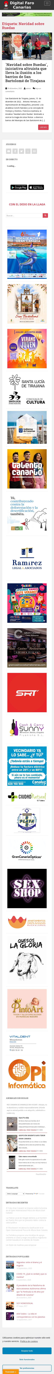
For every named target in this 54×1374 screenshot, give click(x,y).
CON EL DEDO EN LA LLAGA (27, 204)
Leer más (43, 127)
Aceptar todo (27, 1351)
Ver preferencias (27, 1368)
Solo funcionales (27, 1359)
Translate (41, 1193)
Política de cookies (29, 1341)
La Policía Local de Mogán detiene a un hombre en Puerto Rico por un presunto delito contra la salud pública (26, 1220)
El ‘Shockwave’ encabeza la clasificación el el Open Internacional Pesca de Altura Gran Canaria (26, 1228)
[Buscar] (45, 215)
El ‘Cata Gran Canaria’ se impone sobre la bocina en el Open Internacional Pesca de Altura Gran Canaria (26, 1210)
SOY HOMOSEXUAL (25, 1303)
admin (28, 88)
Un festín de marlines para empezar (21, 1245)
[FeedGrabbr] (27, 1174)
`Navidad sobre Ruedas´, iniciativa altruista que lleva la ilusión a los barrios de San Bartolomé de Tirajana (26, 72)
